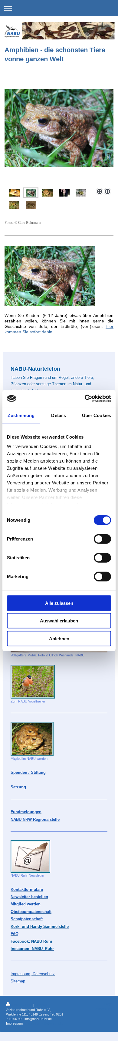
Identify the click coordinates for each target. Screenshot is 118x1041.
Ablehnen (59, 638)
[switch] (102, 539)
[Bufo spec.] (31, 205)
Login (108, 1004)
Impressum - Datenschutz (44, 1023)
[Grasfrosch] (14, 205)
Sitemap (41, 1005)
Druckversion (22, 1005)
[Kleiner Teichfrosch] (81, 193)
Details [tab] (58, 415)
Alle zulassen (59, 602)
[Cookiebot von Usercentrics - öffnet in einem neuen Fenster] (85, 399)
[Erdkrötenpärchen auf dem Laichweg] (47, 193)
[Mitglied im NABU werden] (32, 739)
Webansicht (103, 1009)
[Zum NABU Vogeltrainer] (33, 682)
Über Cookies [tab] (96, 415)
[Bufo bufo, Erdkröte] (59, 137)
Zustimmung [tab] (21, 415)
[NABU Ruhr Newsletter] (30, 856)
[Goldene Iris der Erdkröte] (14, 193)
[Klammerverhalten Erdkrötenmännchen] (64, 193)
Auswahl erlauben (59, 620)
